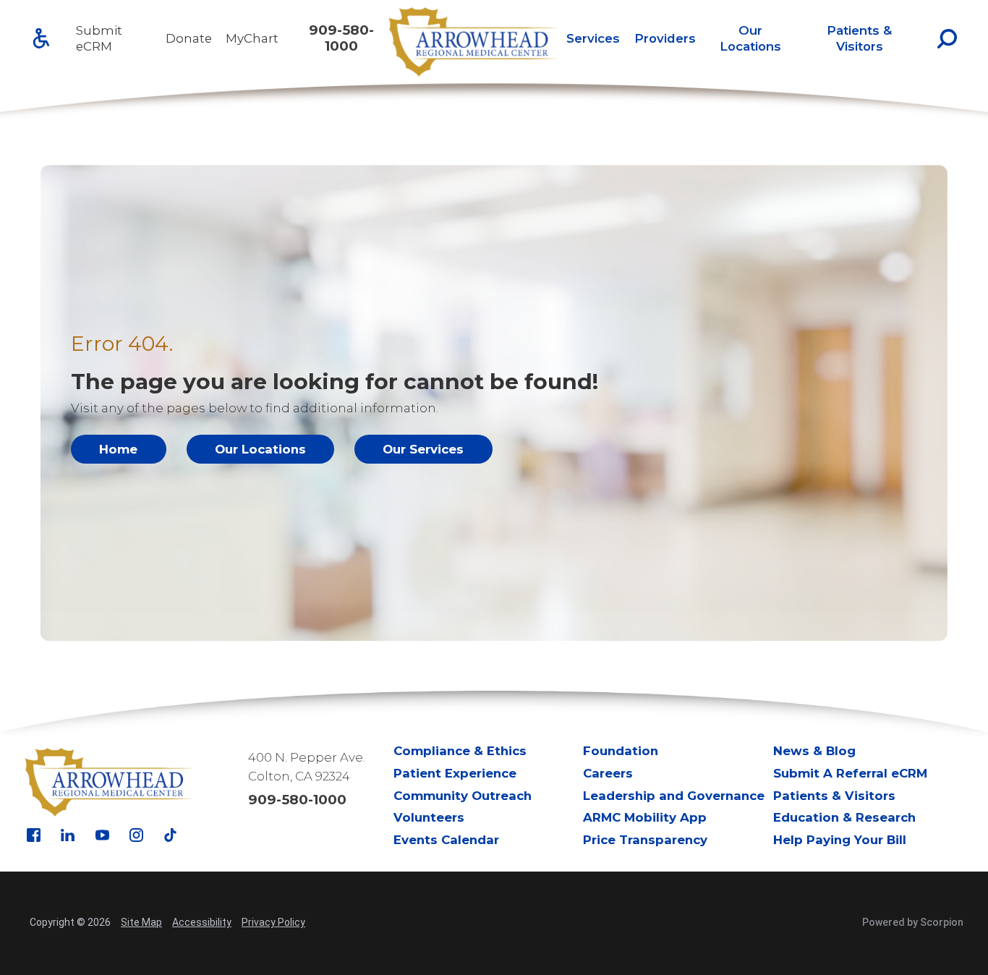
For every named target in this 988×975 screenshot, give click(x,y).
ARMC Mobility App (645, 817)
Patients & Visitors (859, 38)
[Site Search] (947, 38)
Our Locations (750, 38)
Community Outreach (462, 795)
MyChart (252, 38)
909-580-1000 (341, 38)
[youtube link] (102, 835)
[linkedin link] (68, 835)
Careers (608, 773)
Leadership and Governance (674, 795)
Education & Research (844, 817)
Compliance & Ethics (460, 751)
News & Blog (814, 751)
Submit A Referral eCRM (850, 773)
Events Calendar (446, 840)
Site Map (141, 922)
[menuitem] (593, 38)
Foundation (620, 751)
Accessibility (201, 922)
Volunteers (428, 817)
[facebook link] (34, 835)
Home (118, 449)
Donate (189, 38)
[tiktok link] (170, 835)
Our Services (423, 449)
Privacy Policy (273, 922)
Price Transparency (645, 840)
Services (593, 38)
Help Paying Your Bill (839, 840)
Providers (665, 38)
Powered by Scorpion (912, 922)
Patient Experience (454, 773)
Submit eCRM (99, 38)
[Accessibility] (41, 38)
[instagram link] (136, 835)
